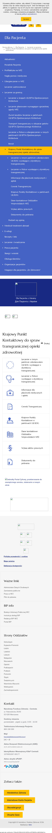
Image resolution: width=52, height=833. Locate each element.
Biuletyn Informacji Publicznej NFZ (16, 612)
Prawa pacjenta (11, 247)
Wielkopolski (8, 687)
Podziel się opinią (19, 221)
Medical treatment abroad (17, 225)
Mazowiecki (8, 661)
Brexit (11, 143)
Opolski (6, 664)
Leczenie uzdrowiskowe (15, 87)
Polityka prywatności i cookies (16, 556)
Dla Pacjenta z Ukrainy (26, 298)
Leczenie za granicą (13, 92)
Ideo (30, 825)
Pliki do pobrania (10, 597)
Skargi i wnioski (11, 253)
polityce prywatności (29, 14)
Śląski (6, 677)
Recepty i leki (11, 236)
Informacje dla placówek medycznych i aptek (28, 179)
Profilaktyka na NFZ (13, 70)
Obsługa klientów (12, 259)
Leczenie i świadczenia (15, 242)
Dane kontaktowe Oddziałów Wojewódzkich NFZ (24, 202)
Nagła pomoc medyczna (16, 76)
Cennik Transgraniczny (21, 186)
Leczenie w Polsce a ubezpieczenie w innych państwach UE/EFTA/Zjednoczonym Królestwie (28, 135)
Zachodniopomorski (11, 690)
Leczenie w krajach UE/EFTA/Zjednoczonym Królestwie (28, 99)
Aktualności (10, 59)
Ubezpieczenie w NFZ (14, 81)
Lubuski (7, 655)
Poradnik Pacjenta (13, 64)
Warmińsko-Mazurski (11, 684)
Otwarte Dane (15, 816)
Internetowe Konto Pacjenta (21, 801)
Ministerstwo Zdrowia (18, 793)
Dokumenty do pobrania (22, 214)
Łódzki (6, 648)
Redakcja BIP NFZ (11, 619)
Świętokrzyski (9, 680)
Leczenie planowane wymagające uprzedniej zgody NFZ (28, 108)
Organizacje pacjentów (15, 264)
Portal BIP (7, 622)
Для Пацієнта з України (26, 301)
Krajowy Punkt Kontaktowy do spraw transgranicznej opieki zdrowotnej (25, 151)
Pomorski (7, 674)
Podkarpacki (8, 668)
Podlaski (7, 671)
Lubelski (7, 652)
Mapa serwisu (9, 561)
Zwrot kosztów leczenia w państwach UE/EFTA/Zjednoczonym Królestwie (25, 116)
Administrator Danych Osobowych (16, 587)
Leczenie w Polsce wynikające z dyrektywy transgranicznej (30, 171)
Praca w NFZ (9, 594)
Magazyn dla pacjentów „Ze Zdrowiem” (23, 270)
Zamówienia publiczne (12, 591)
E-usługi (8, 231)
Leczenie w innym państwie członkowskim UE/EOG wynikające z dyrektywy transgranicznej (30, 160)
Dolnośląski (8, 642)
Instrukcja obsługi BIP (12, 615)
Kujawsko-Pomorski (11, 645)
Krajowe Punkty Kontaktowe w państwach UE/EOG (30, 193)
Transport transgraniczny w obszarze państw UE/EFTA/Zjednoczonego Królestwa (28, 125)
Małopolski (8, 658)
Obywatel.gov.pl (15, 808)
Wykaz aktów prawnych (21, 209)
